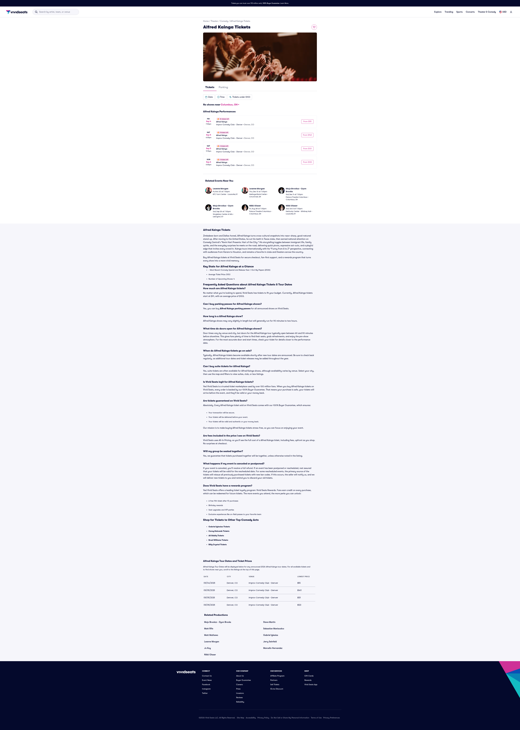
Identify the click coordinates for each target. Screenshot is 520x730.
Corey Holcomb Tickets (219, 531)
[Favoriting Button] (314, 27)
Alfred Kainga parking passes (235, 308)
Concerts (470, 12)
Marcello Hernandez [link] (272, 648)
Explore (437, 12)
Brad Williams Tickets (218, 540)
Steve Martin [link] (269, 622)
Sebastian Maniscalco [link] (273, 628)
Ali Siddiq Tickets (216, 535)
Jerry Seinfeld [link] (270, 641)
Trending (449, 12)
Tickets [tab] (209, 87)
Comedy (224, 21)
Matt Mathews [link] (211, 635)
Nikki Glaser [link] (210, 654)
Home (206, 21)
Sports (459, 12)
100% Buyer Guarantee (271, 3)
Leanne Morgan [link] (211, 641)
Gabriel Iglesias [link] (270, 635)
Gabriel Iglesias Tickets (219, 527)
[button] (208, 97)
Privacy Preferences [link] (331, 718)
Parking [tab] (223, 87)
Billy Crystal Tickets (218, 544)
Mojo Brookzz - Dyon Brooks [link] (217, 622)
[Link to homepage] (17, 12)
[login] (511, 11)
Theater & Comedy (487, 12)
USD (504, 12)
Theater (214, 21)
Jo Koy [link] (207, 648)
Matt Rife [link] (208, 628)
